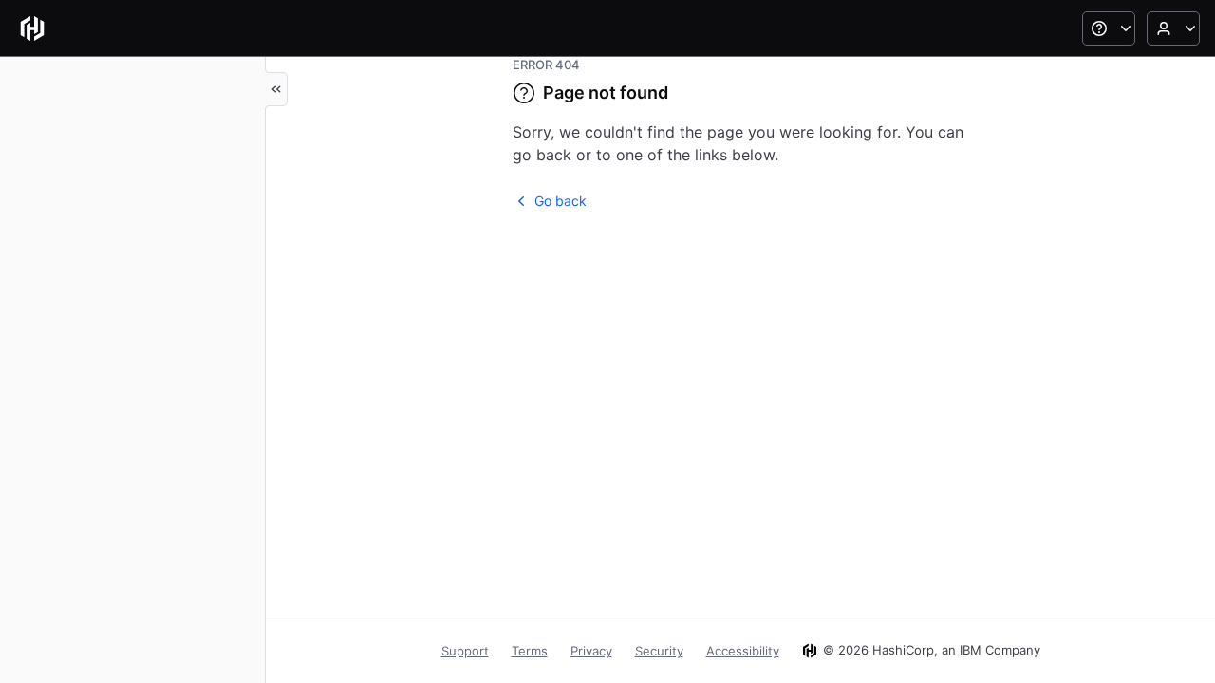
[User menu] (1173, 28)
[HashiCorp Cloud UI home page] (32, 28)
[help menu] (1108, 28)
